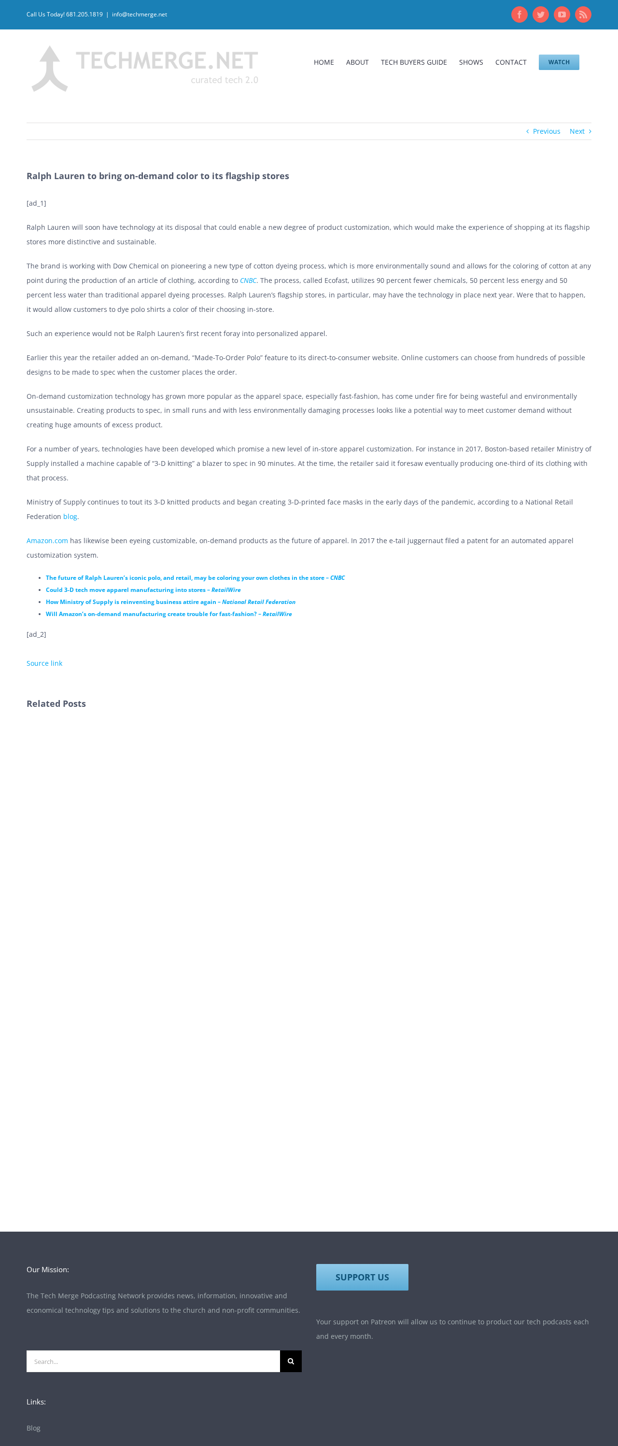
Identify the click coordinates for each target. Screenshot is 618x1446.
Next (577, 131)
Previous (547, 131)
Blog (34, 1427)
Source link (44, 663)
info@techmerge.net (139, 14)
